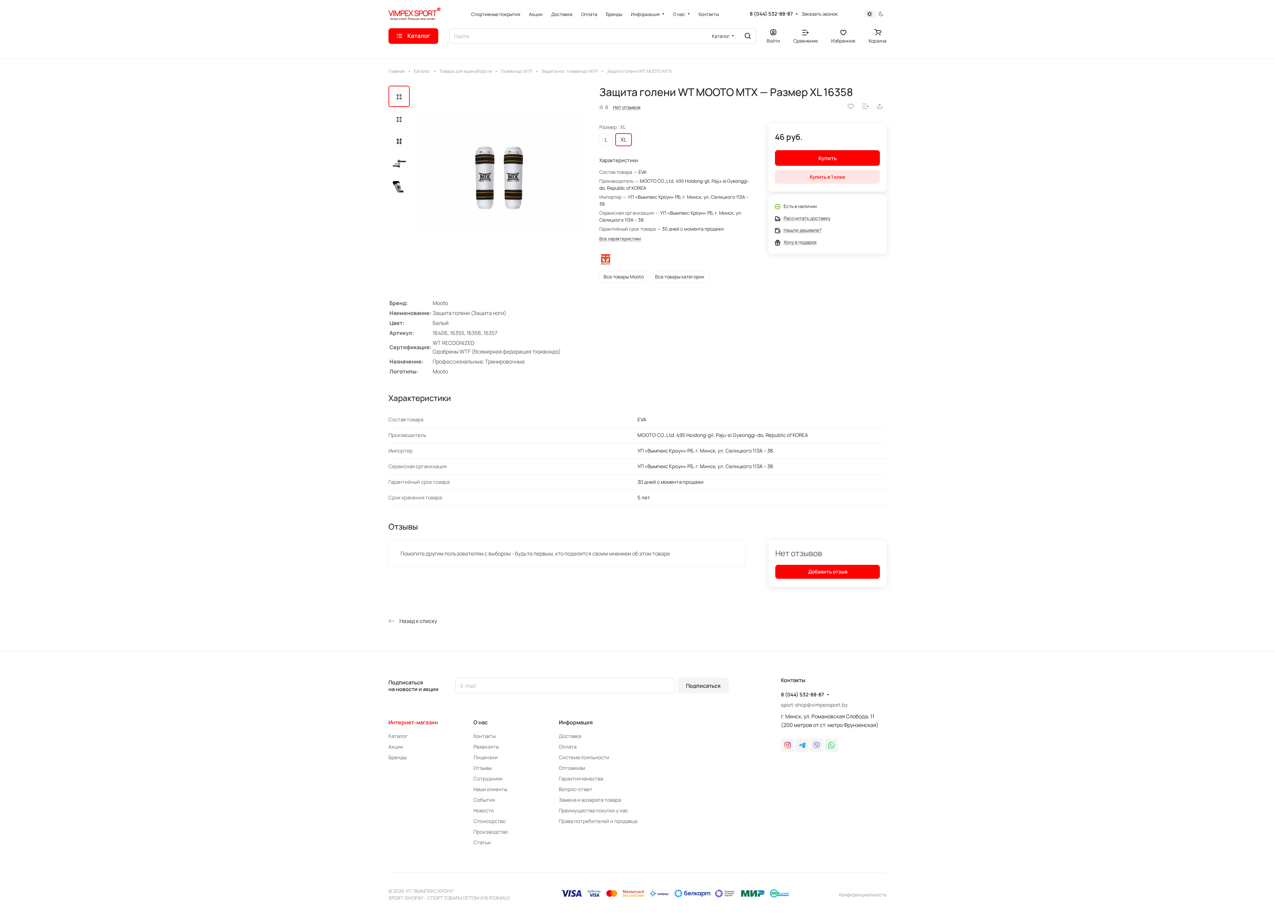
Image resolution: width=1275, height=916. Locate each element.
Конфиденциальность (863, 894)
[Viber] (816, 745)
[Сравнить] (866, 106)
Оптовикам (572, 767)
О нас (480, 722)
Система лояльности (584, 757)
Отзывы (482, 767)
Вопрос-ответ (575, 789)
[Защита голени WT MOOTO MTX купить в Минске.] (500, 172)
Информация (576, 722)
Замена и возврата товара (590, 799)
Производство (490, 831)
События (484, 799)
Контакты (484, 736)
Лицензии (485, 757)
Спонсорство (489, 821)
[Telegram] (802, 745)
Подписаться (703, 685)
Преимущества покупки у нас (593, 810)
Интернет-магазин (413, 722)
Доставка (570, 736)
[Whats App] (831, 745)
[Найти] (747, 36)
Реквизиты (486, 746)
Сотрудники (488, 778)
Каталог (398, 736)
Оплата (567, 746)
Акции (395, 746)
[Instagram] (787, 745)
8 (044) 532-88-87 (771, 14)
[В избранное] (851, 106)
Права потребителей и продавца (598, 821)
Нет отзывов (626, 107)
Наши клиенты (490, 789)
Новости (483, 810)
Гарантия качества (581, 778)
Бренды (397, 757)
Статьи (482, 842)
